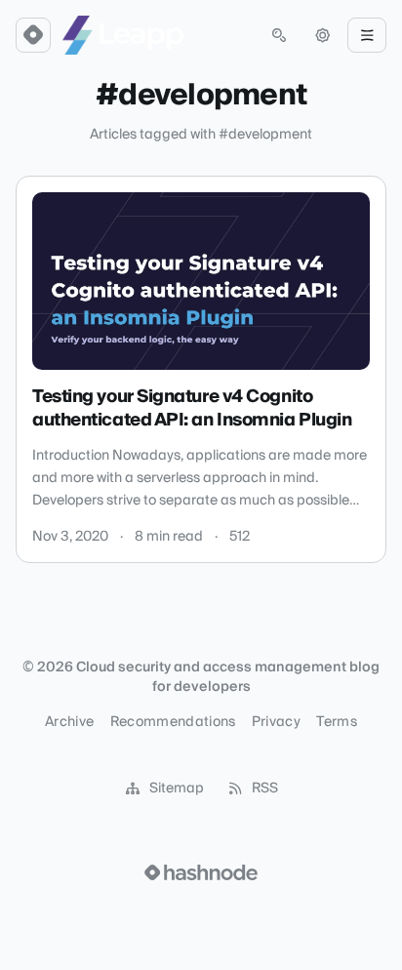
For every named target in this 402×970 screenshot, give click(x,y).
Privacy (276, 722)
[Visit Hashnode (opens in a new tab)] (201, 872)
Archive (69, 722)
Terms (336, 722)
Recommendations (173, 722)
